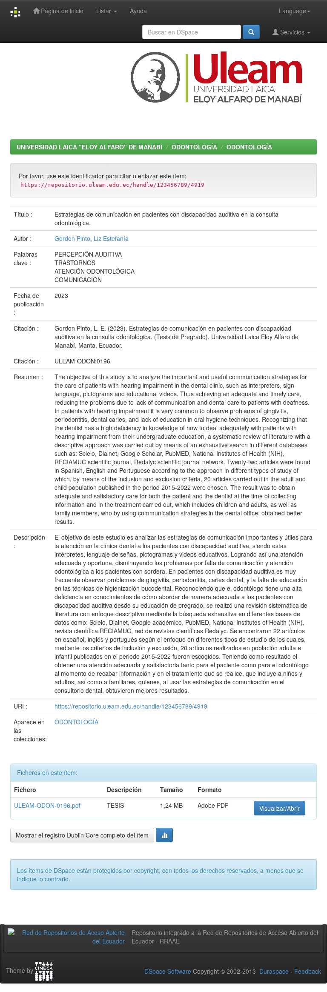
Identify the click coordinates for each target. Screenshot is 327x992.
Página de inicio (61, 10)
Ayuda (138, 10)
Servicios (292, 32)
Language (292, 10)
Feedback (307, 971)
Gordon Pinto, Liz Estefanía (91, 238)
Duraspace (274, 971)
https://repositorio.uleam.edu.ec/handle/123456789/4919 (130, 706)
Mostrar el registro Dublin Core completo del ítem (82, 835)
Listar (104, 10)
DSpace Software (167, 971)
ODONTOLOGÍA (194, 147)
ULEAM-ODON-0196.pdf (47, 805)
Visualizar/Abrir (279, 808)
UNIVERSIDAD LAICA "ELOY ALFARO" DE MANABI (89, 147)
